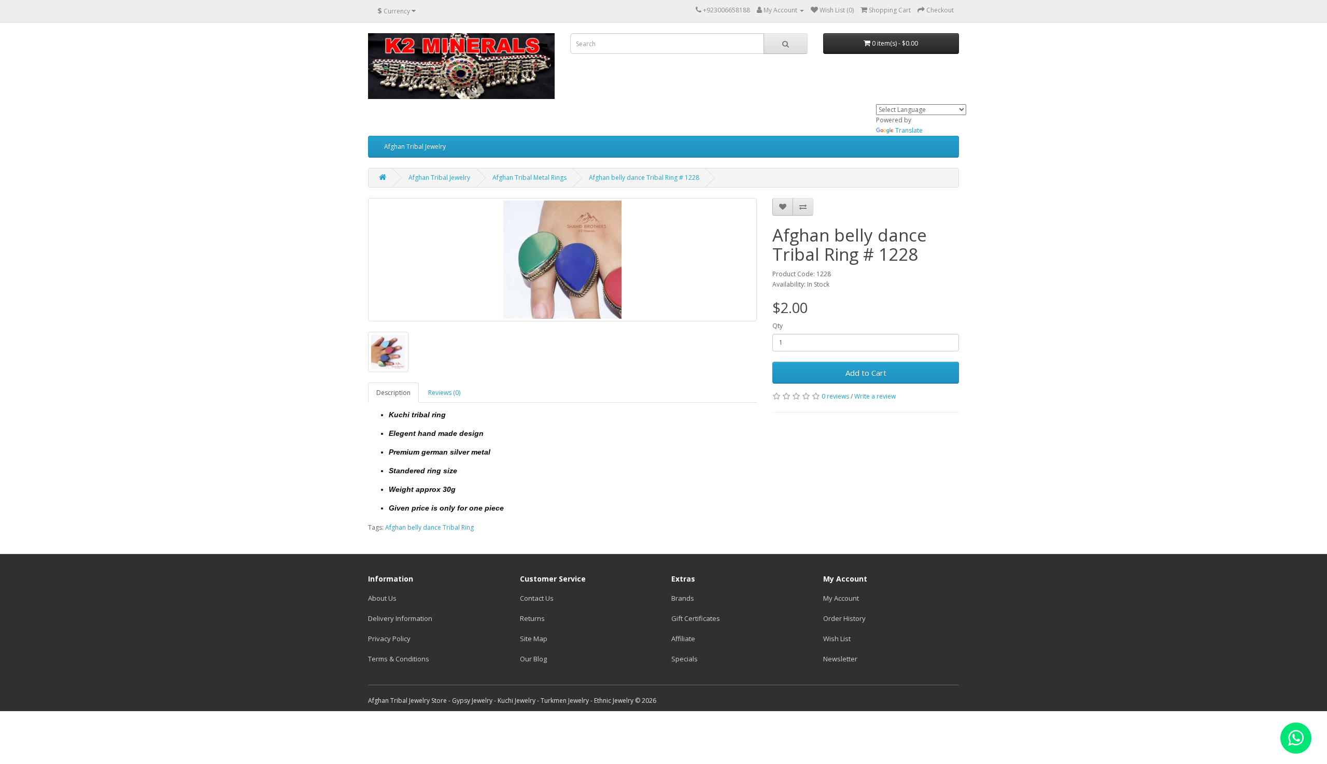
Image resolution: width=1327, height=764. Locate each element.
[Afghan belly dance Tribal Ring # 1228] (562, 259)
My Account (841, 598)
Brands (682, 598)
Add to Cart (865, 372)
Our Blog (533, 658)
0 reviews (835, 396)
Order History (844, 618)
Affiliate (683, 638)
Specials (684, 658)
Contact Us (537, 598)
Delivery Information (400, 618)
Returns (532, 618)
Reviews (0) (444, 392)
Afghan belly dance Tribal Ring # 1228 (644, 177)
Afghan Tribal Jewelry (415, 146)
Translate (909, 130)
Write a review (875, 396)
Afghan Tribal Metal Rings (529, 177)
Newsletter (840, 658)
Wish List (837, 638)
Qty (777, 325)
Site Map (533, 638)
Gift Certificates (695, 618)
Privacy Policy (389, 638)
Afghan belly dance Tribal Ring (429, 527)
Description (393, 392)
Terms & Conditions (398, 658)
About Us (382, 598)
